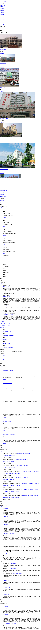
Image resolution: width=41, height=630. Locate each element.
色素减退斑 (5, 540)
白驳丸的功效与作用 (6, 478)
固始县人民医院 (3, 87)
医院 (3, 24)
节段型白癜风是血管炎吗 (7, 591)
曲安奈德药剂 (5, 488)
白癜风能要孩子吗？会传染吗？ (9, 552)
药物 (3, 20)
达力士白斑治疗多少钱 (7, 514)
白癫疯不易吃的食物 (6, 526)
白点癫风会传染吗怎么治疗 (8, 530)
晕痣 (3, 539)
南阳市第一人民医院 (4, 118)
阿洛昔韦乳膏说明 (6, 522)
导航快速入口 (3, 14)
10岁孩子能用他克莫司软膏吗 (8, 496)
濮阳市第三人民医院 (4, 169)
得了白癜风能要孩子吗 (7, 604)
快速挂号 (2, 53)
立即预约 (13, 534)
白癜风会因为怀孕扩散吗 (7, 565)
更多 (1, 33)
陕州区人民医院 (3, 63)
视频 (3, 17)
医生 (3, 18)
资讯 (3, 22)
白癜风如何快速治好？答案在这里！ (9, 617)
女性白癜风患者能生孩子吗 (8, 578)
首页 (3, 16)
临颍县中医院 (3, 212)
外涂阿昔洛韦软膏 (6, 469)
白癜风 (4, 538)
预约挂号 (4, 267)
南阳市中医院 (3, 49)
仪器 (3, 19)
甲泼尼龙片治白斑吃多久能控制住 (9, 518)
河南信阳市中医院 (3, 190)
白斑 (3, 541)
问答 (3, 23)
